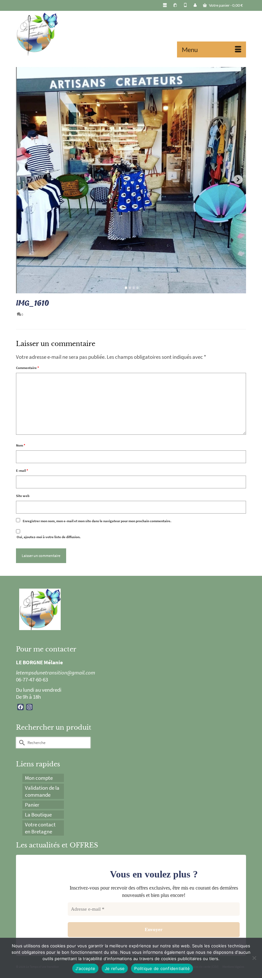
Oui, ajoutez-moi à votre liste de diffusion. (48, 537)
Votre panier (225, 5)
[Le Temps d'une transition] (131, 34)
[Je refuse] (254, 958)
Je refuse (115, 968)
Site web (22, 495)
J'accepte (85, 968)
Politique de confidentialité (162, 968)
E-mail (22, 470)
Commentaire (27, 367)
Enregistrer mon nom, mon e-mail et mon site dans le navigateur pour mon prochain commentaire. (97, 521)
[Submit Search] (21, 742)
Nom (20, 445)
